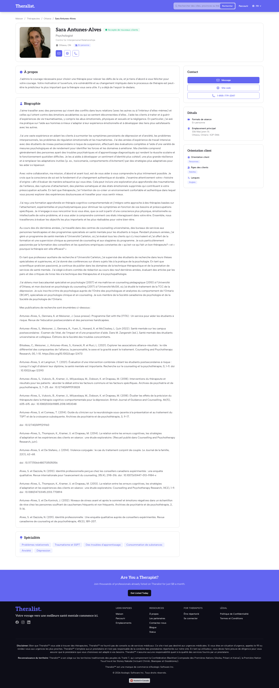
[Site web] (67, 53)
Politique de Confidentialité (234, 614)
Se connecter (191, 618)
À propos (154, 614)
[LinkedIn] (28, 622)
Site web (226, 88)
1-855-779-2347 (226, 95)
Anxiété (26, 550)
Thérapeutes (33, 18)
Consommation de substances (144, 544)
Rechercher (227, 6)
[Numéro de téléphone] (75, 53)
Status (152, 632)
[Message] (59, 53)
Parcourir (243, 6)
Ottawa (47, 18)
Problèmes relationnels (35, 544)
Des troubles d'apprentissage (103, 544)
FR (257, 6)
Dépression (43, 550)
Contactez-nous (157, 623)
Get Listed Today (139, 593)
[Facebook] (17, 622)
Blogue (152, 627)
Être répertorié (191, 614)
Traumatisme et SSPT (67, 544)
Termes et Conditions (231, 618)
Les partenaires (157, 618)
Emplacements (123, 623)
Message (226, 80)
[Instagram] (23, 622)
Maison (19, 18)
